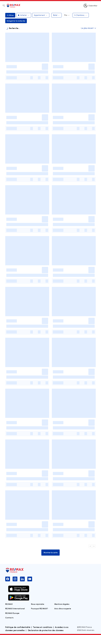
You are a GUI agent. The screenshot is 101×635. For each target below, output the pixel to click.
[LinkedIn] (22, 579)
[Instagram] (15, 579)
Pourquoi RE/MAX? (39, 608)
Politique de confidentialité (17, 627)
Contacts (9, 617)
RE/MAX (9, 604)
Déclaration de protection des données (45, 630)
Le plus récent (87, 28)
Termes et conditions (42, 627)
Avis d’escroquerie (62, 608)
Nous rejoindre (37, 604)
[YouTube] (29, 579)
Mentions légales (61, 604)
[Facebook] (7, 579)
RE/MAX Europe (12, 613)
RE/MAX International (15, 608)
